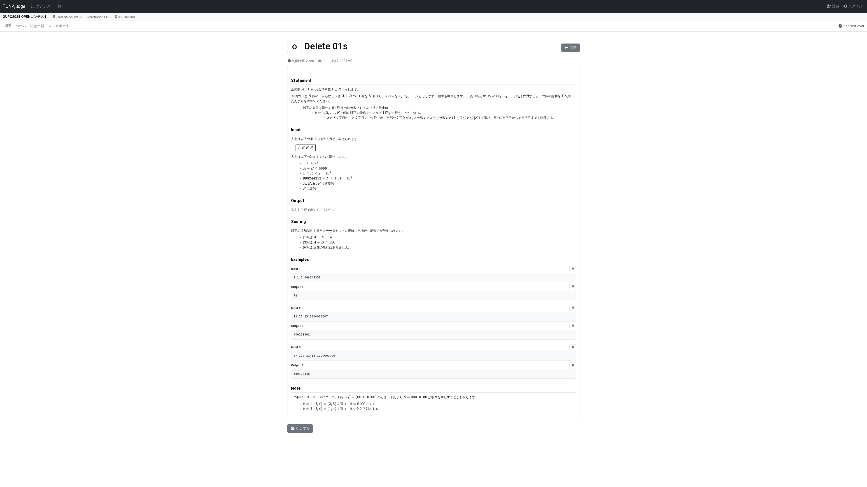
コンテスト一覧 (48, 6)
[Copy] (572, 269)
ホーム (20, 26)
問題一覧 (37, 26)
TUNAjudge (14, 6)
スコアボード (59, 26)
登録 (835, 6)
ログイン (854, 6)
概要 (8, 26)
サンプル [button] (302, 428)
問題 (573, 48)
